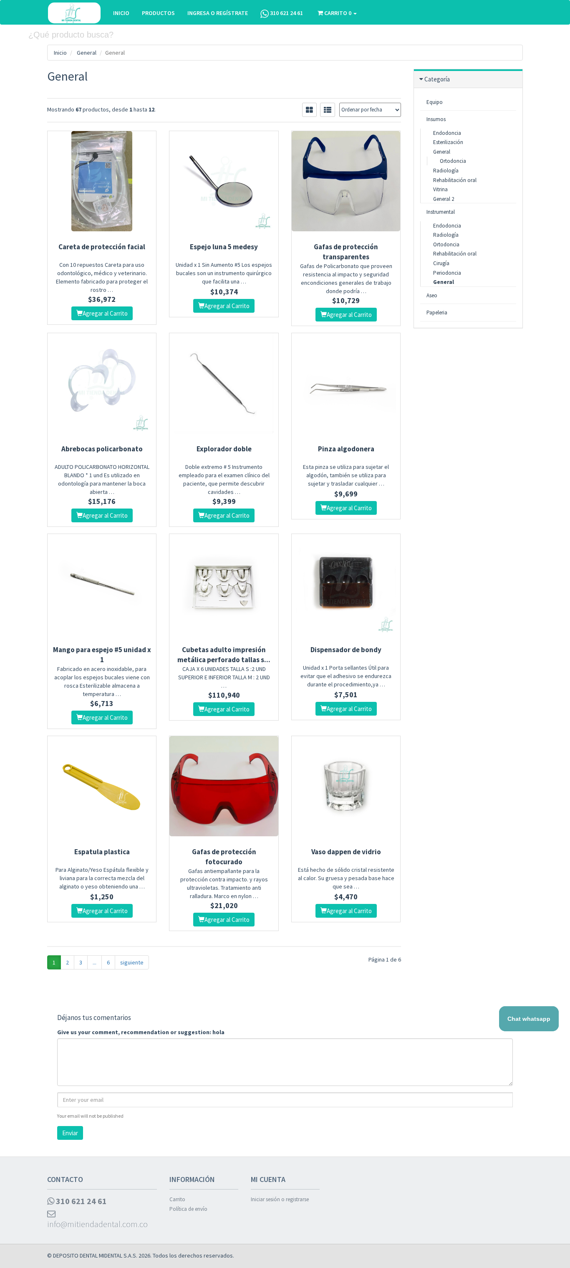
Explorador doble (224, 448)
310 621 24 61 (286, 13)
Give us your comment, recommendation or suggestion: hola (140, 1032)
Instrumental (440, 211)
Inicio (60, 52)
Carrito (177, 1199)
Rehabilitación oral (455, 180)
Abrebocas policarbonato (102, 448)
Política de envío (188, 1208)
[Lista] (327, 110)
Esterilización (448, 142)
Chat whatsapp (528, 1018)
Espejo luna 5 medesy (224, 246)
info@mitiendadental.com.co (97, 1224)
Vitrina (440, 189)
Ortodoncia (453, 161)
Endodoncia (447, 133)
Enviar (70, 1133)
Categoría (437, 79)
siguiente (132, 962)
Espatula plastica (102, 851)
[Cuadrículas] (309, 110)
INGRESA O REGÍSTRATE (217, 13)
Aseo (431, 295)
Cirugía (441, 263)
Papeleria (436, 312)
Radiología (446, 170)
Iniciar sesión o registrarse (280, 1199)
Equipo (434, 102)
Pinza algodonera (346, 448)
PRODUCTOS (158, 13)
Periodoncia (447, 272)
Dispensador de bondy (345, 649)
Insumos (436, 119)
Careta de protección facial (101, 246)
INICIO (121, 13)
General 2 (443, 198)
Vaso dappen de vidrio (346, 851)
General (86, 52)
